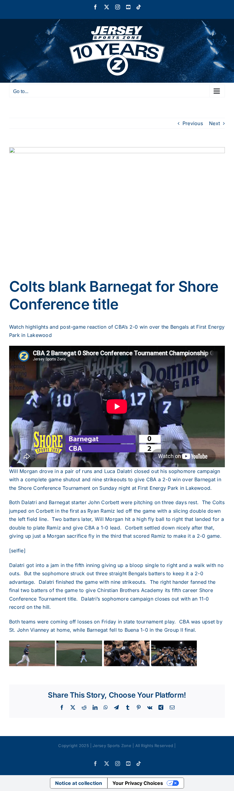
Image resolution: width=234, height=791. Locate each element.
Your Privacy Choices (137, 783)
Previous (193, 123)
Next (214, 123)
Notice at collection (78, 783)
